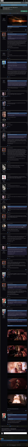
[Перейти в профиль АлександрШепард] (4, 94)
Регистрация (23, 2)
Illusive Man (4, 209)
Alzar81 (4, 107)
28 (6, 13)
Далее (17, 13)
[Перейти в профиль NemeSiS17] (4, 177)
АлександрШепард (4, 97)
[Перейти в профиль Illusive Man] (4, 207)
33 (12, 13)
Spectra (4, 53)
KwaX (4, 118)
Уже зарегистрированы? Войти (17, 2)
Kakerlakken (4, 418)
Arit (4, 9)
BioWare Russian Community (8, 2)
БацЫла (4, 236)
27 (5, 13)
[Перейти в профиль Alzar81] (4, 104)
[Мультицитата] (7, 49)
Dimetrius (3, 37)
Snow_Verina (4, 170)
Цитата (9, 49)
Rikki (4, 65)
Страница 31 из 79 (22, 13)
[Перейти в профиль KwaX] (4, 114)
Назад (2, 13)
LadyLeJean (4, 138)
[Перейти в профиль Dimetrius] (4, 34)
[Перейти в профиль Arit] (1, 8)
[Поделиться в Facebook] (3, 438)
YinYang (4, 278)
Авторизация (2, 6)
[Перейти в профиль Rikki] (4, 62)
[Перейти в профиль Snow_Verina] (4, 167)
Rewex (4, 80)
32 (11, 13)
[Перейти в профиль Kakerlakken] (4, 301)
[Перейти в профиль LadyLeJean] (4, 135)
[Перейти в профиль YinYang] (4, 275)
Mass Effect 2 (10, 9)
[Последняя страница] (19, 13)
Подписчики (24, 6)
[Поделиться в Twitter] (2, 438)
